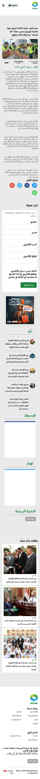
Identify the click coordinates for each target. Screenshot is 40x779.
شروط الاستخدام (33, 740)
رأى (30, 330)
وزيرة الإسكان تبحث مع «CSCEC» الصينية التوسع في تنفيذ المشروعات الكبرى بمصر (18, 372)
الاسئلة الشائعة (16, 716)
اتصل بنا (35, 736)
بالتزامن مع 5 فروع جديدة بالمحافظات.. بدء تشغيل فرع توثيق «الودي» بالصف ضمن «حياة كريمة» (18, 403)
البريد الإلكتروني (30, 244)
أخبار (33, 576)
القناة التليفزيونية (33, 716)
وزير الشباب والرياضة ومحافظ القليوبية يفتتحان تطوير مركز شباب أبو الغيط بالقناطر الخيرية (21, 666)
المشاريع (19, 712)
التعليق (33, 222)
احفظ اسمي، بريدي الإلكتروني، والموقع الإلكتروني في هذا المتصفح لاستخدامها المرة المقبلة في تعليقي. (22, 274)
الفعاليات (35, 723)
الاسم (34, 232)
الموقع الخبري (34, 712)
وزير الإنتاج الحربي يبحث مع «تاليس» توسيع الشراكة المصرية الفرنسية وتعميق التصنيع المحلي (17, 358)
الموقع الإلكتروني (30, 256)
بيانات (11, 773)
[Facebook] (27, 185)
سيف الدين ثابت (22, 67)
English (14, 5)
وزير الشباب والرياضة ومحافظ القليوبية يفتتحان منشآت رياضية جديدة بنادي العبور (21, 580)
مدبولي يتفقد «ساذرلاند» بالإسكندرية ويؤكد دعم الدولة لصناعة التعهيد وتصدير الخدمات (17, 387)
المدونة (36, 719)
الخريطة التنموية (16, 719)
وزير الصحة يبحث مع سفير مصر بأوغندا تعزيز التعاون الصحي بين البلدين (20, 622)
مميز (6, 62)
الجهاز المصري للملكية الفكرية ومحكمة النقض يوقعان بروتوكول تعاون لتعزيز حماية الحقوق (17, 343)
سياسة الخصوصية (15, 736)
